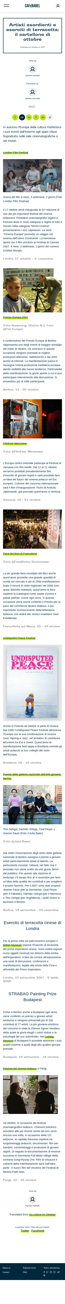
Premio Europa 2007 (15, 317)
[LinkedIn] (44, 1275)
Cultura (32, 107)
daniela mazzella (32, 98)
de (22, 117)
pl (50, 117)
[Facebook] (44, 1272)
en (43, 117)
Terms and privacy (52, 1268)
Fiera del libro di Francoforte (20, 553)
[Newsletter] (58, 1272)
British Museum (12, 945)
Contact (6, 1272)
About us (6, 1268)
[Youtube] (54, 1272)
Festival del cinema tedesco (20, 1068)
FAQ (25, 1272)
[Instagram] (51, 1272)
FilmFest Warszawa (15, 443)
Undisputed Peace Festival (19, 637)
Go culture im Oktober (42, 1214)
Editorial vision (29, 1268)
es (29, 117)
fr (36, 117)
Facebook (37, 1230)
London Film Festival (15, 152)
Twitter (25, 1230)
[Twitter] (47, 1272)
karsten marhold (33, 75)
